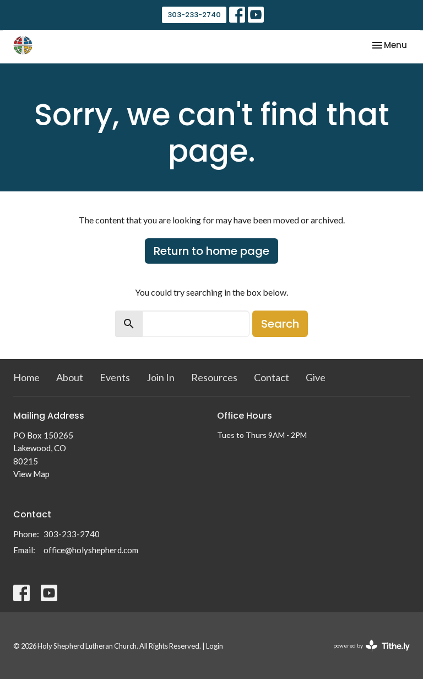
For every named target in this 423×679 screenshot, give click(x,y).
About (69, 377)
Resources (214, 377)
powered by (366, 655)
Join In (161, 377)
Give (316, 377)
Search (280, 324)
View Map (31, 474)
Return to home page (211, 251)
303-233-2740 (194, 14)
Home (26, 377)
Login (214, 645)
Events (115, 377)
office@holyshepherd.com (91, 550)
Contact (271, 377)
